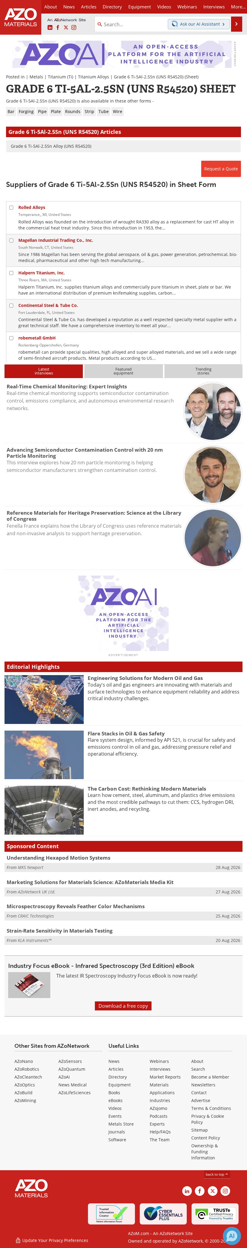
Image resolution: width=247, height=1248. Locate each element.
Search (198, 1069)
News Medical (72, 1085)
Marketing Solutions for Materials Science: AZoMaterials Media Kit (90, 882)
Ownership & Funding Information (204, 1152)
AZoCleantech (28, 1077)
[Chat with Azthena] (232, 1236)
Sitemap (199, 1130)
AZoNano (23, 1061)
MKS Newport (30, 867)
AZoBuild (23, 1092)
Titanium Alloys (93, 77)
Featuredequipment (123, 371)
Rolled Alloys (31, 207)
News (114, 1061)
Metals (36, 77)
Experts (157, 1124)
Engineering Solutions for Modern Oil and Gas (145, 678)
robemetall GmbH (37, 338)
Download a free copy (123, 1006)
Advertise (200, 1100)
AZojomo (158, 1108)
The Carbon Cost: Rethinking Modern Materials (147, 788)
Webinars (159, 1061)
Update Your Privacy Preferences (54, 1240)
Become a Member (210, 1077)
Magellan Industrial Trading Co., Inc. (55, 240)
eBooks (115, 1100)
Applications (162, 1092)
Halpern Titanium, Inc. (41, 273)
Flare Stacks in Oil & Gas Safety (126, 733)
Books (114, 1092)
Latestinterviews (44, 371)
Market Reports (165, 1077)
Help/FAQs (160, 1132)
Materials (159, 1085)
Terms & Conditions (211, 1108)
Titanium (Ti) (60, 77)
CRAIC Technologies (36, 916)
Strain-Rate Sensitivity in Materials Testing (60, 930)
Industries (160, 1100)
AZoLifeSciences (74, 1092)
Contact (199, 1092)
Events (115, 1116)
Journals (116, 1132)
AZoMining (25, 1100)
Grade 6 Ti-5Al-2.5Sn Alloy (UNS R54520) (51, 146)
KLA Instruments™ (35, 940)
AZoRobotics (26, 1069)
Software (117, 1139)
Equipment (119, 1085)
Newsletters (203, 1085)
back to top (215, 1174)
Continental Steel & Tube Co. (48, 305)
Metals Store (121, 1124)
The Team (160, 1139)
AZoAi (64, 1077)
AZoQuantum (71, 1069)
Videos (115, 1108)
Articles (116, 1069)
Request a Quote (221, 169)
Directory (112, 7)
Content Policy (205, 1138)
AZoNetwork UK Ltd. (36, 892)
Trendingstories (203, 371)
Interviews (160, 1069)
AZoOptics (24, 1085)
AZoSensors (70, 1061)
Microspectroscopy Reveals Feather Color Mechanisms (76, 906)
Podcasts (158, 1116)
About (197, 1061)
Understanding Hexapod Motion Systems (58, 857)
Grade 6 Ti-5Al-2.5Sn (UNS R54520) (148, 77)
